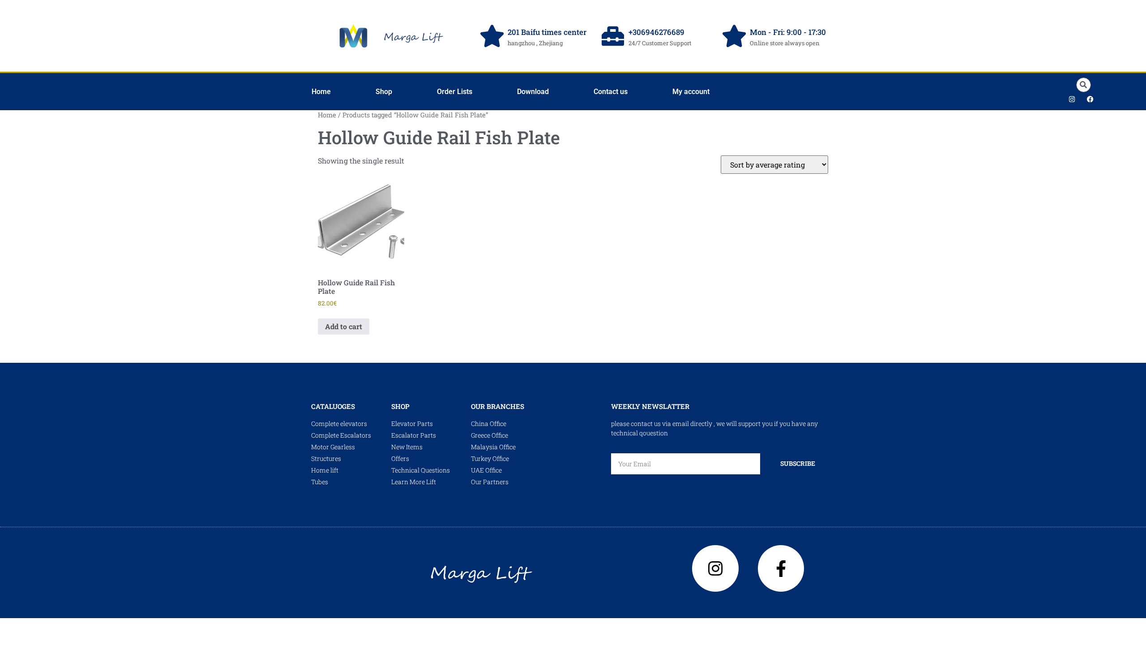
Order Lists (454, 91)
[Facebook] (1090, 99)
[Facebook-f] (781, 568)
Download (533, 91)
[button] (1083, 84)
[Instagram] (1071, 99)
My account (691, 91)
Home (321, 91)
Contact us (611, 91)
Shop (384, 91)
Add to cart (343, 326)
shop (400, 406)
